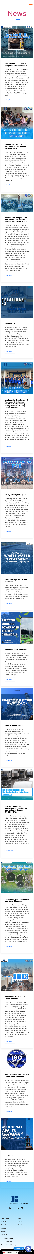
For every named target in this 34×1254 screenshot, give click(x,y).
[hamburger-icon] (31, 3)
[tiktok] (14, 1208)
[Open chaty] (28, 1249)
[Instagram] (22, 1208)
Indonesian (9, 1252)
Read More (9, 100)
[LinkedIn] (18, 1208)
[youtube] (10, 1208)
